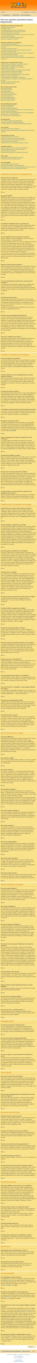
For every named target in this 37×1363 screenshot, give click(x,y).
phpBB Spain (20, 1356)
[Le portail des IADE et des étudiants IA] (18, 4)
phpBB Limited (6, 1280)
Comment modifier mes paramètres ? (9, 44)
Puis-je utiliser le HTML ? (7, 89)
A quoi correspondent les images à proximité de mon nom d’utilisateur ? (17, 53)
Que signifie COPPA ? (6, 28)
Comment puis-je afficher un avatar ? (9, 54)
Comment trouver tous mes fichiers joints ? (11, 159)
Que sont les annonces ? (6, 95)
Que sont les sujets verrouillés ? (8, 98)
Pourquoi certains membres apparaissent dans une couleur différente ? (17, 112)
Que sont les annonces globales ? (9, 94)
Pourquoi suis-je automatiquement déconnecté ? (12, 37)
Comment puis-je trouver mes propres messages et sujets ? (15, 142)
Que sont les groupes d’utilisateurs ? (9, 108)
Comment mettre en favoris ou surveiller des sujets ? (13, 149)
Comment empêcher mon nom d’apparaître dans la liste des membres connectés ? (17, 46)
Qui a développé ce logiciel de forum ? (10, 164)
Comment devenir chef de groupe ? (9, 111)
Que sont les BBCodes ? (6, 88)
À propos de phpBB (6, 1285)
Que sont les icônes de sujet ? (8, 100)
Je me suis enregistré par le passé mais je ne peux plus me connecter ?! (18, 34)
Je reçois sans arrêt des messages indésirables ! (12, 122)
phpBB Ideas (7, 1296)
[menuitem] (2, 12)
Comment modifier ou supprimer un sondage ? (12, 71)
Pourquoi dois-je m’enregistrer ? (8, 27)
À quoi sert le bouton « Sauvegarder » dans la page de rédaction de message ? (17, 79)
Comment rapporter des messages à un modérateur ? (13, 77)
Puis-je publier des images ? (7, 92)
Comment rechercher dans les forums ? (10, 136)
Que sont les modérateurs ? (7, 106)
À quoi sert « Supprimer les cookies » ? (10, 39)
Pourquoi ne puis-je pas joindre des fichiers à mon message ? (15, 74)
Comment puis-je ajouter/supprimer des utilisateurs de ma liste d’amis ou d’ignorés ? (18, 131)
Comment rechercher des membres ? (9, 141)
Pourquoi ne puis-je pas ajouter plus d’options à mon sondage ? (16, 70)
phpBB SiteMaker (18, 1360)
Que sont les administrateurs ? (8, 105)
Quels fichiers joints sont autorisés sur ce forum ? (12, 157)
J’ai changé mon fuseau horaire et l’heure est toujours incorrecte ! (16, 50)
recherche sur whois (26, 1311)
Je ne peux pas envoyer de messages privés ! (11, 120)
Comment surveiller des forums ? (8, 150)
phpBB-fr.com (20, 1357)
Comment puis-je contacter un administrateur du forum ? (14, 168)
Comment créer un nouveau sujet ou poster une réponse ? (14, 64)
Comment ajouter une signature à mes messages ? (13, 67)
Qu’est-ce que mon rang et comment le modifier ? (12, 56)
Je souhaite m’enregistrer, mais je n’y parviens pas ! (13, 30)
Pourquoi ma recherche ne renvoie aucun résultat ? (13, 138)
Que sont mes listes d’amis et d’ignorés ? (10, 128)
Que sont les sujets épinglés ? (8, 97)
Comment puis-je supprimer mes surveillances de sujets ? (14, 152)
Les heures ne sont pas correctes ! (9, 48)
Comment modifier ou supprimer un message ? (12, 65)
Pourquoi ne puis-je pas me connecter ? (10, 33)
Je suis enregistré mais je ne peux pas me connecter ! (13, 31)
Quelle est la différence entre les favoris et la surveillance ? (14, 148)
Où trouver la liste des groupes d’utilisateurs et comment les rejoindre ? (17, 109)
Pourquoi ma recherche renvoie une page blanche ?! (13, 139)
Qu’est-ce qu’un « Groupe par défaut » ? (10, 114)
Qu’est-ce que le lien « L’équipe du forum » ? (11, 115)
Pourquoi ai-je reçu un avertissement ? (10, 75)
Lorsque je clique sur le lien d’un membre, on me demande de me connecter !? (18, 58)
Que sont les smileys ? (6, 91)
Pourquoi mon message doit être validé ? (10, 81)
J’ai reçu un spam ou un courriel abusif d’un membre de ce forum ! (16, 123)
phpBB (13, 430)
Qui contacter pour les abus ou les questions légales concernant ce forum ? (18, 167)
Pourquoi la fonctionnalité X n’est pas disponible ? (12, 165)
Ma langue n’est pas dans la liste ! (9, 51)
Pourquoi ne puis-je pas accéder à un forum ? (11, 73)
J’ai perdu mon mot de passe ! (8, 36)
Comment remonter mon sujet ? (8, 83)
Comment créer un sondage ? (8, 68)
